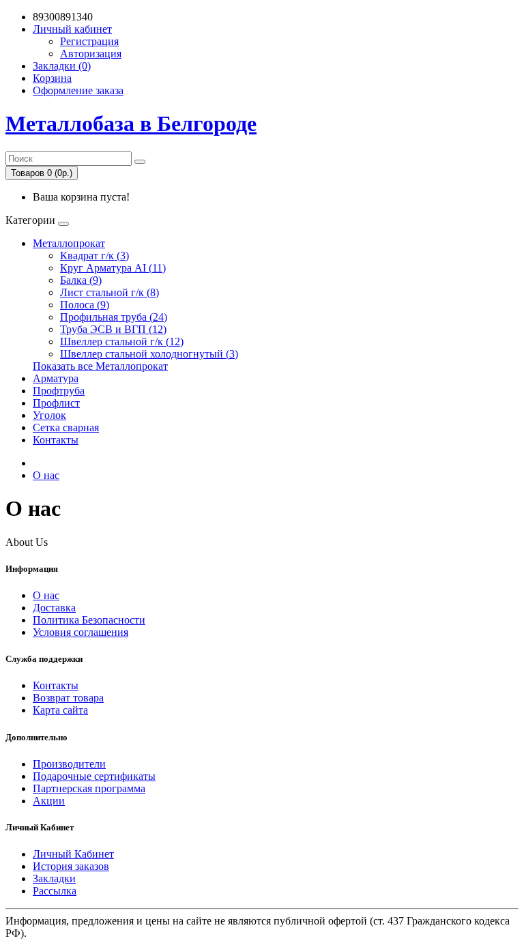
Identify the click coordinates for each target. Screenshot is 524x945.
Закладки (54, 878)
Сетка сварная (66, 427)
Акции (49, 800)
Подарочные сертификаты (94, 776)
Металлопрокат (69, 243)
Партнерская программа (89, 788)
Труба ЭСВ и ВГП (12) (113, 329)
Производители (69, 764)
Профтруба (59, 390)
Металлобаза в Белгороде (131, 123)
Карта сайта (60, 710)
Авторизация (90, 53)
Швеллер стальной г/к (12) (122, 341)
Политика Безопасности (89, 620)
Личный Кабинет (73, 854)
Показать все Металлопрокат (100, 366)
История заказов (71, 866)
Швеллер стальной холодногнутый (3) (149, 354)
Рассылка (54, 891)
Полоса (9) (84, 304)
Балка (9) (81, 280)
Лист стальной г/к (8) (109, 292)
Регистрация (89, 41)
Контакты (55, 440)
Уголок (49, 415)
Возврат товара (68, 697)
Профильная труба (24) (113, 317)
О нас (46, 475)
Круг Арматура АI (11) (113, 268)
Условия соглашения (80, 632)
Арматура (55, 378)
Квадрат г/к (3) (94, 255)
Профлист (56, 403)
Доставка (54, 607)
